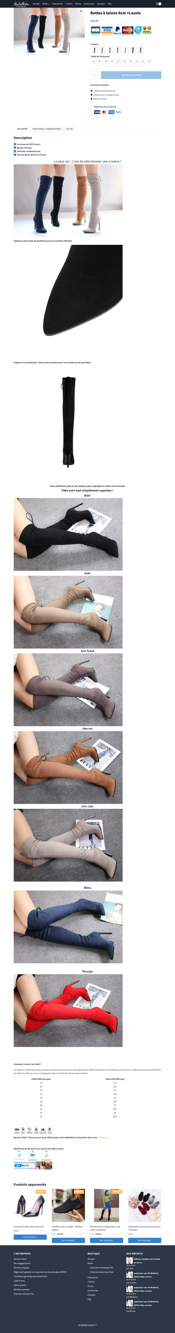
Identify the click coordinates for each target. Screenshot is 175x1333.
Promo (78, 3)
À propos (101, 3)
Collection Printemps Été (101, 1267)
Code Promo (19, 1280)
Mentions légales (21, 1267)
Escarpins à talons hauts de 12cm (29, 1226)
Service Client (20, 1259)
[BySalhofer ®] (22, 3)
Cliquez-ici (104, 1137)
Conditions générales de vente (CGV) (30, 1276)
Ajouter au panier (131, 75)
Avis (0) (69, 129)
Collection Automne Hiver (102, 1272)
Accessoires (89, 3)
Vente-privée (20, 1285)
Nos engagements (22, 1263)
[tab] (22, 129)
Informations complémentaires (47, 129)
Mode (90, 1263)
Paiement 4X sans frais (24, 1293)
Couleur (95, 44)
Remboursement (21, 1289)
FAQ (109, 3)
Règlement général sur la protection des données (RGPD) (40, 1272)
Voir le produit (30, 1237)
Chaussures (57, 3)
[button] (49, 4)
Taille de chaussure (100, 56)
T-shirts (68, 3)
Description (22, 129)
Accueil (36, 3)
